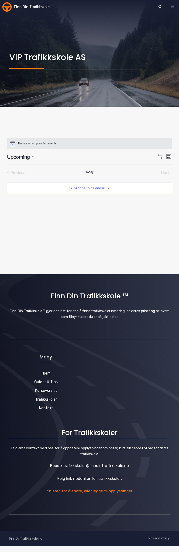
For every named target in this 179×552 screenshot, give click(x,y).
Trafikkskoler (46, 399)
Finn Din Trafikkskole (32, 7)
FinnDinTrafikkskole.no (25, 539)
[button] (160, 7)
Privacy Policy (159, 538)
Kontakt (46, 408)
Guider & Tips (46, 382)
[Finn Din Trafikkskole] (7, 7)
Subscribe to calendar (86, 188)
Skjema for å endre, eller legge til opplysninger (89, 491)
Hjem (46, 373)
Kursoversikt (46, 390)
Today (89, 172)
